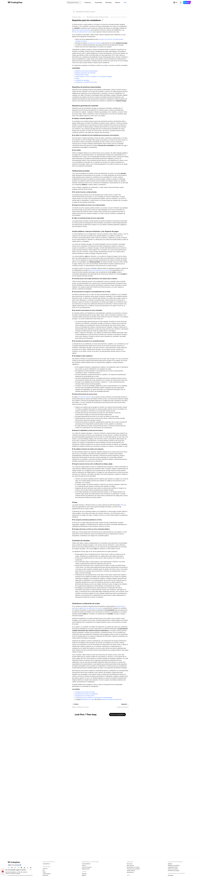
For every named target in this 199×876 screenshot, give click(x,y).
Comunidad (98, 2)
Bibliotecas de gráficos (173, 865)
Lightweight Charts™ (173, 867)
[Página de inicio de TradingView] (15, 2)
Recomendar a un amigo (133, 867)
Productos (87, 2)
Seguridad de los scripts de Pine (84, 695)
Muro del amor (130, 865)
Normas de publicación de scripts (82, 32)
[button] (92, 2)
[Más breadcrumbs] (83, 17)
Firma (122, 505)
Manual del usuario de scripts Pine (111, 699)
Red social (129, 863)
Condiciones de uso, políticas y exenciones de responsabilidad (93, 697)
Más (125, 2)
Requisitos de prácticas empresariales (86, 71)
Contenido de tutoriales (82, 80)
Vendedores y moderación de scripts (86, 82)
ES (176, 2)
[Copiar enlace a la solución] (102, 20)
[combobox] (100, 11)
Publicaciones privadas (82, 74)
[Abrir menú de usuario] (180, 2)
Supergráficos (46, 863)
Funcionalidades (86, 863)
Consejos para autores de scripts (85, 692)
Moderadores (130, 872)
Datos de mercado (86, 867)
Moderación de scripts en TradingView (86, 694)
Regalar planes (86, 868)
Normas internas (131, 870)
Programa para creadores (133, 868)
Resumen (84, 873)
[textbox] (101, 11)
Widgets (170, 863)
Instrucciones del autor (84, 397)
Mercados (109, 2)
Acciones (45, 868)
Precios (84, 865)
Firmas (77, 78)
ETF (44, 870)
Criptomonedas (47, 873)
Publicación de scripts (87, 699)
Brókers (117, 2)
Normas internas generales (82, 30)
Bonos (44, 872)
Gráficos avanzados (173, 868)
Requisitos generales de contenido (85, 73)
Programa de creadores (94, 43)
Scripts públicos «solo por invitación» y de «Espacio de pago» (93, 76)
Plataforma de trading (173, 870)
